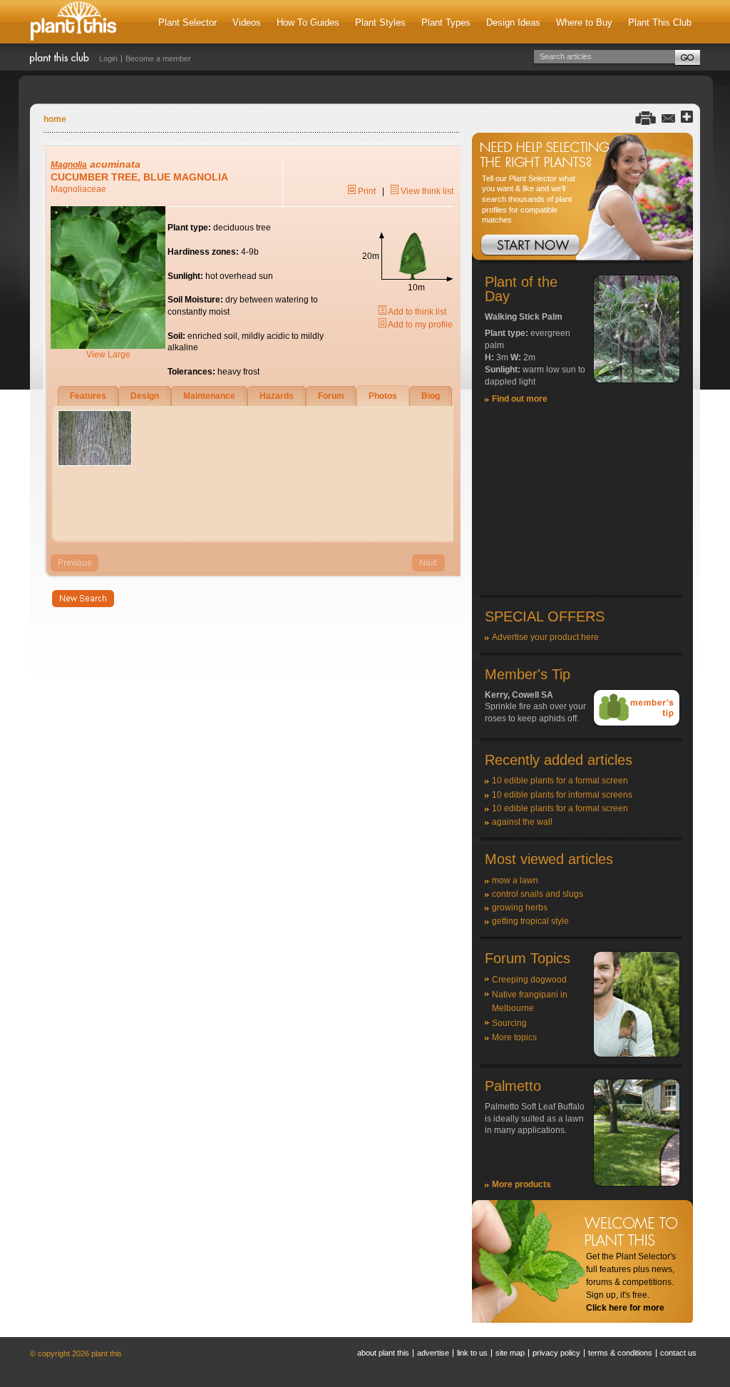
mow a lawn (515, 880)
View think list (426, 191)
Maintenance (209, 396)
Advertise (433, 1352)
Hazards (276, 396)
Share (687, 117)
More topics (514, 1037)
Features (88, 396)
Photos (383, 396)
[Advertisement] (582, 506)
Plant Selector (187, 22)
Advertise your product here (545, 637)
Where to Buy (584, 22)
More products (521, 1184)
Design (144, 396)
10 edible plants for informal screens (562, 795)
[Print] (645, 117)
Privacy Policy (556, 1352)
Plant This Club (660, 22)
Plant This (73, 22)
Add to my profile (419, 325)
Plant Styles (380, 22)
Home (54, 119)
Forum (331, 396)
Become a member (158, 58)
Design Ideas (513, 22)
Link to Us (472, 1352)
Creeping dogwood (529, 980)
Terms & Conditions (620, 1352)
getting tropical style (530, 921)
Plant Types (446, 22)
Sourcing (509, 1023)
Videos (246, 22)
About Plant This (383, 1352)
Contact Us (678, 1352)
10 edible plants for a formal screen (560, 781)
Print (366, 191)
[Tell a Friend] (668, 117)
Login (108, 58)
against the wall (522, 822)
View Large (108, 355)
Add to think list (416, 312)
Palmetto (513, 1086)
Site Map (510, 1352)
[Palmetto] (636, 1184)
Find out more (520, 399)
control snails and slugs (537, 894)
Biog (430, 396)
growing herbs (520, 908)
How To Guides (308, 22)
